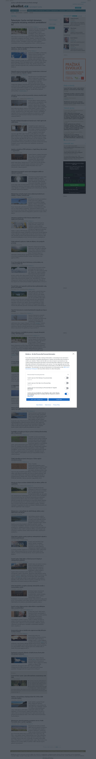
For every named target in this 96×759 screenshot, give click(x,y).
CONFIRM (59, 399)
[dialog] (48, 379)
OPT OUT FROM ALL (37, 399)
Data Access (48, 404)
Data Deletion (39, 404)
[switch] (67, 378)
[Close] (74, 354)
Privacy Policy (56, 404)
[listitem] (48, 374)
